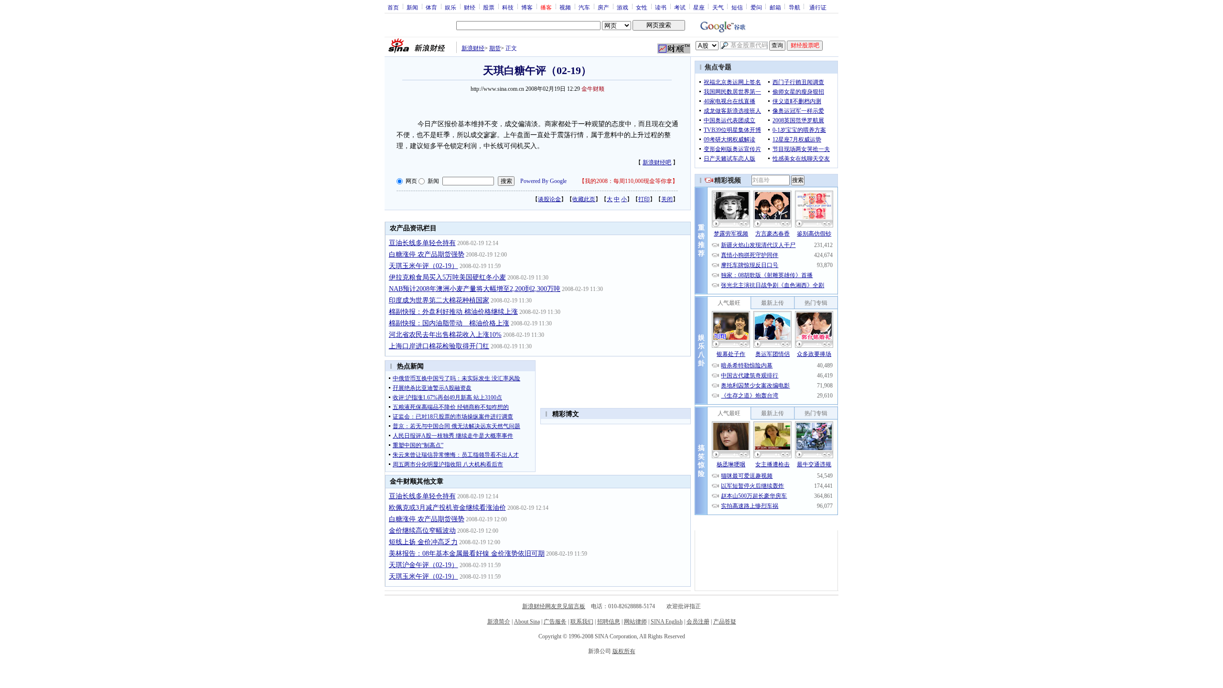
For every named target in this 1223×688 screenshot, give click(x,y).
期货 (495, 48)
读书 (660, 7)
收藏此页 (583, 199)
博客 (527, 7)
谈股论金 (549, 199)
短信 (737, 7)
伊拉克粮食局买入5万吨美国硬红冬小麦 (447, 277)
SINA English (667, 621)
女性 (641, 7)
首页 (393, 7)
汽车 (584, 7)
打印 (644, 199)
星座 (699, 7)
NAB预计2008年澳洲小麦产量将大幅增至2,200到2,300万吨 (474, 288)
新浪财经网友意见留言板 (553, 606)
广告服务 (555, 621)
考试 (680, 7)
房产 (603, 7)
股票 (488, 7)
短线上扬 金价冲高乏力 (423, 542)
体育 (431, 7)
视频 (565, 7)
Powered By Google (543, 181)
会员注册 (698, 621)
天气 (718, 7)
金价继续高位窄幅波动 (422, 530)
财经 (469, 7)
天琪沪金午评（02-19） (423, 565)
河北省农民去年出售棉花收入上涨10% (445, 334)
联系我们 (581, 621)
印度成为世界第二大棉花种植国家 (439, 300)
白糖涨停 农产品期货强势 (426, 254)
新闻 (412, 7)
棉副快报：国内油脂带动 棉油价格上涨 (449, 323)
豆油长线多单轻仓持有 (422, 243)
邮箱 (775, 7)
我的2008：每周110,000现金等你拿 (628, 181)
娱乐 (450, 7)
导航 (794, 7)
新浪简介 (498, 621)
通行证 (817, 7)
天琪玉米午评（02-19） (423, 265)
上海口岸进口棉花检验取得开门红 (439, 346)
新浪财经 (472, 48)
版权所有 (623, 651)
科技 (508, 7)
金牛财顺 (592, 89)
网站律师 (635, 621)
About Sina (527, 621)
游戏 (622, 7)
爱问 (756, 7)
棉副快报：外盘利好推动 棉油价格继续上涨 (453, 311)
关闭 (667, 199)
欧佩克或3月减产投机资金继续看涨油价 (447, 507)
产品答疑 (724, 621)
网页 (411, 181)
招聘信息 (608, 621)
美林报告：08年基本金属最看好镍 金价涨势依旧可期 (467, 553)
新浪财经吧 (657, 162)
